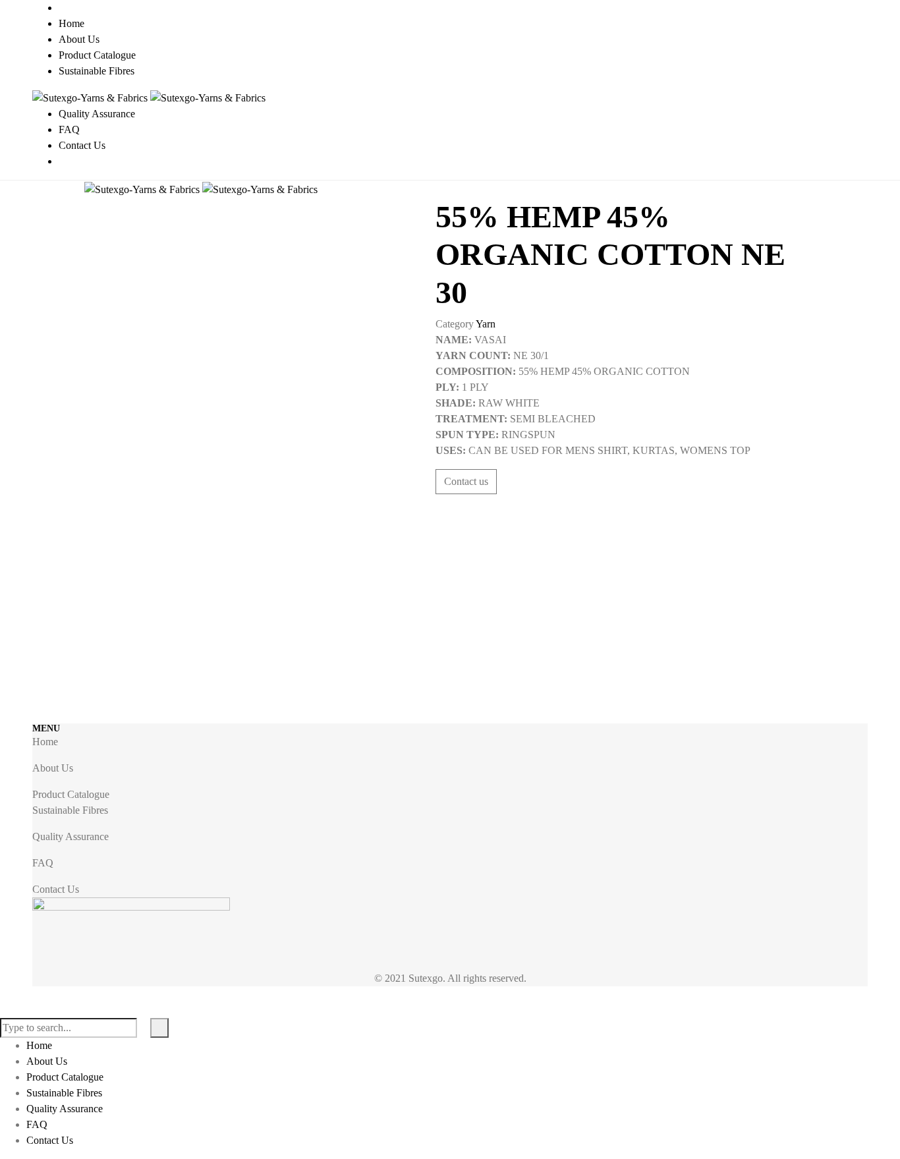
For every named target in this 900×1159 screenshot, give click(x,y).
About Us (52, 768)
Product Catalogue (70, 794)
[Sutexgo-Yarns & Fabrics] (149, 97)
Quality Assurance (70, 836)
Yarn (485, 323)
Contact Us (55, 889)
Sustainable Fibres (70, 810)
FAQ (42, 862)
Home (45, 741)
